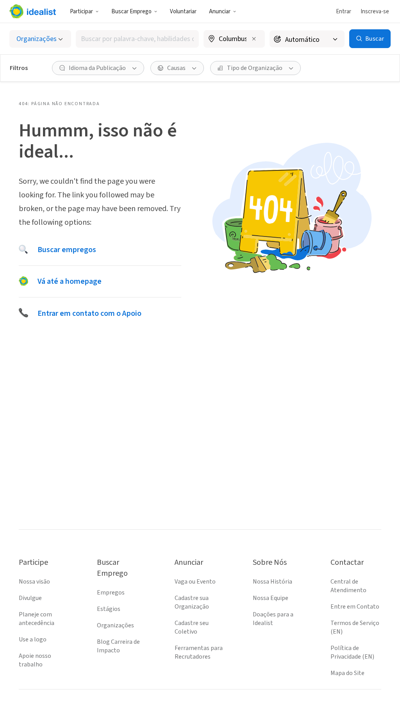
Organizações (115, 625)
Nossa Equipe (270, 598)
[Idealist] (32, 11)
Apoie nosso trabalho (35, 660)
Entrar (343, 11)
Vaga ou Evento (195, 581)
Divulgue (30, 598)
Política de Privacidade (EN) (352, 652)
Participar (81, 11)
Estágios (108, 609)
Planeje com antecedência (36, 618)
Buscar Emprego (131, 11)
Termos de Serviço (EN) (354, 627)
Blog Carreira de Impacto (118, 646)
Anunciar (219, 11)
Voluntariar (183, 11)
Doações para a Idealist (273, 618)
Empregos (111, 592)
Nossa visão (34, 581)
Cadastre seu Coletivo (192, 627)
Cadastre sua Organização (192, 602)
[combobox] (137, 38)
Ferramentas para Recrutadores (199, 652)
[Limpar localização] (254, 39)
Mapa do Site (347, 673)
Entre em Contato (354, 606)
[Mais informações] (234, 39)
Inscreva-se (375, 11)
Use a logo (32, 639)
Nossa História (272, 581)
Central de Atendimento (348, 586)
